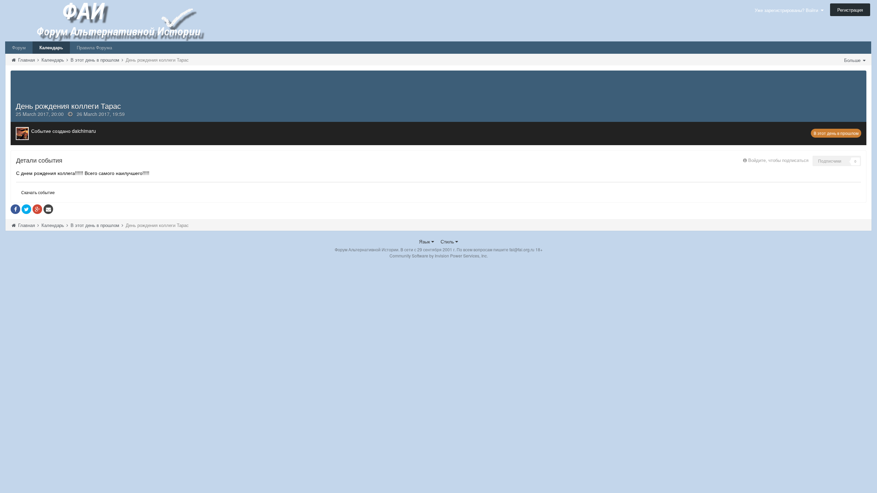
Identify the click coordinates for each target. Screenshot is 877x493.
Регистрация (850, 10)
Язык (425, 241)
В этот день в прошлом (836, 133)
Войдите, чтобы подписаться (778, 160)
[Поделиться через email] (48, 209)
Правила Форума (94, 47)
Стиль (448, 241)
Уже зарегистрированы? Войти (788, 10)
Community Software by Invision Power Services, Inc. (439, 255)
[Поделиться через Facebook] (15, 209)
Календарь (51, 47)
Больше (853, 60)
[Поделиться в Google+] (37, 209)
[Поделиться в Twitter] (26, 209)
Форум (19, 47)
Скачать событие (38, 192)
